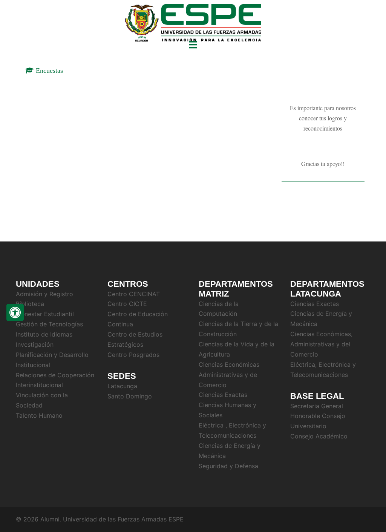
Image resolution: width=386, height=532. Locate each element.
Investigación (35, 344)
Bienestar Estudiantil (45, 314)
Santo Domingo (129, 396)
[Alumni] (193, 24)
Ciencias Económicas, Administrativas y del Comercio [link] (321, 344)
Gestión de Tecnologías (49, 324)
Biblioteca (30, 304)
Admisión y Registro (44, 294)
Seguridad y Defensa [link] (228, 466)
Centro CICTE (127, 304)
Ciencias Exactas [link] (223, 394)
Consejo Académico (319, 436)
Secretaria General (316, 406)
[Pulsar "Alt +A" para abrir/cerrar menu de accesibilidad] (15, 312)
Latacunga (122, 386)
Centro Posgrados (133, 354)
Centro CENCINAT (133, 294)
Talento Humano (39, 415)
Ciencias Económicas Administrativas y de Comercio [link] (229, 375)
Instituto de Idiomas (44, 334)
